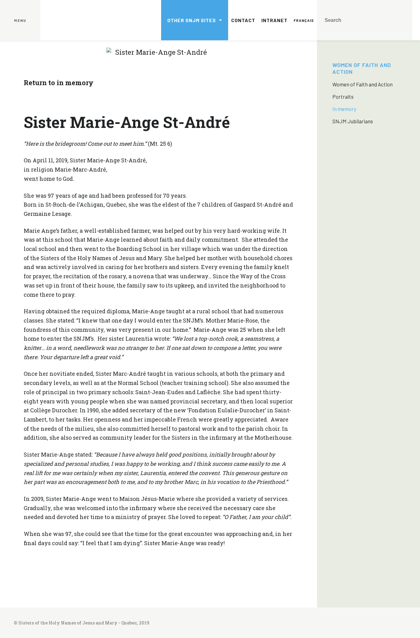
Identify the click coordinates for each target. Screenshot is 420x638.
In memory (344, 109)
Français (304, 20)
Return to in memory (58, 82)
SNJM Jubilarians (352, 121)
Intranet (274, 20)
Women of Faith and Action (362, 84)
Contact (243, 20)
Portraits (343, 96)
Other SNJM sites (191, 20)
